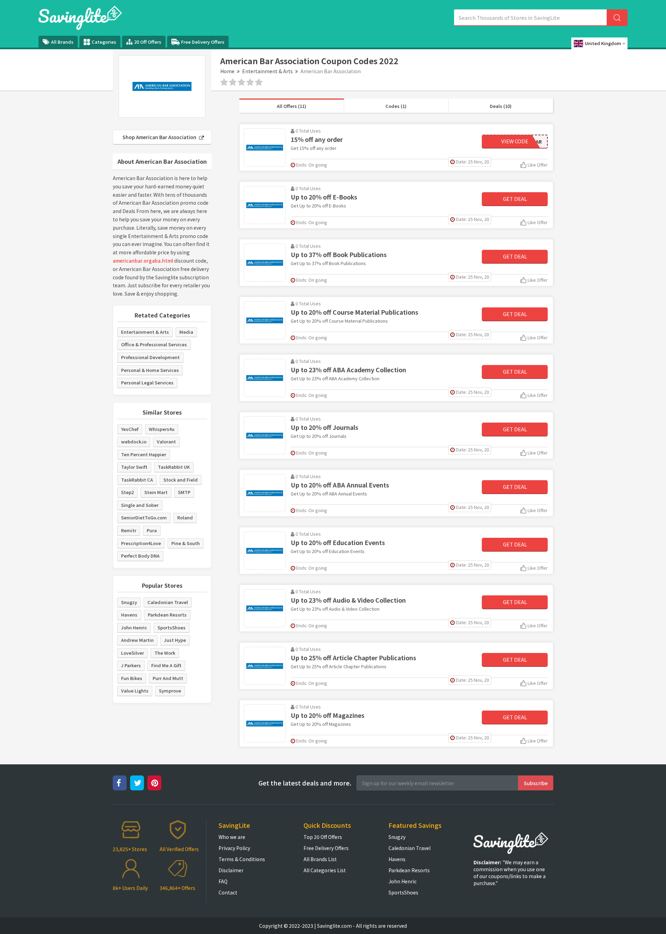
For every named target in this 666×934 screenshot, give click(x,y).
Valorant (166, 441)
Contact (228, 892)
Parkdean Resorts (167, 614)
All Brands (62, 42)
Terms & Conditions (242, 859)
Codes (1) (396, 106)
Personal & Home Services (150, 370)
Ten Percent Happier (143, 454)
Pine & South (185, 543)
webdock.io (133, 441)
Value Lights (134, 690)
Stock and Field (180, 479)
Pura (152, 530)
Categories (104, 42)
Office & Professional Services (154, 344)
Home (227, 71)
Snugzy (129, 602)
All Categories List (325, 870)
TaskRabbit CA (137, 479)
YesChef (129, 429)
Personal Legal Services (147, 382)
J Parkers (131, 665)
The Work (164, 652)
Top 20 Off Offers (323, 836)
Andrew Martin (137, 640)
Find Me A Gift (166, 665)
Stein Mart (156, 492)
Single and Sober (140, 505)
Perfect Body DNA (140, 555)
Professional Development (150, 357)
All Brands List (320, 859)
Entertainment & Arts (267, 71)
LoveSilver (132, 652)
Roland (185, 517)
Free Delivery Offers (202, 42)
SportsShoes (171, 627)
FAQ (223, 881)
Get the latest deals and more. (304, 783)
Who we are (232, 836)
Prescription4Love (141, 543)
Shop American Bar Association (159, 137)
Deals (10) (501, 106)
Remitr (128, 530)
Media (186, 332)
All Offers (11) (291, 106)
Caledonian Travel (167, 602)
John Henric (134, 627)
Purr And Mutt (168, 678)
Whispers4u (161, 429)
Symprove (170, 690)
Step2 (127, 492)
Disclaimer (231, 870)
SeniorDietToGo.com (144, 517)
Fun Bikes (131, 678)
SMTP (184, 492)
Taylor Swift (134, 467)
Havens (129, 614)
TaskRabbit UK (174, 467)
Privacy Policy (234, 847)
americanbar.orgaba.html (143, 260)
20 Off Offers (147, 42)
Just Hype (175, 640)
